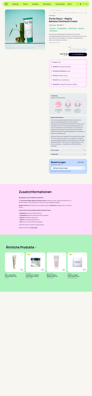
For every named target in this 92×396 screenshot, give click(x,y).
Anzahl (69, 47)
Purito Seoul (52, 15)
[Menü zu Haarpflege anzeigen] (39, 4)
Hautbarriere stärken (73, 28)
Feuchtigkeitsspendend (62, 28)
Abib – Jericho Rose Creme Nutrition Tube (11, 275)
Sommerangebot (60, 4)
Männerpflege (47, 4)
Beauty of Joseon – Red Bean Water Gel (52, 275)
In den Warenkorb (78, 54)
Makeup (25, 4)
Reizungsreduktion (53, 30)
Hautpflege (15, 4)
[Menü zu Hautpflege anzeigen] (19, 4)
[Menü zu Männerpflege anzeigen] (52, 4)
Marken (70, 4)
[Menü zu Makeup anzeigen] (28, 4)
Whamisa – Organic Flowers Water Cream (73, 275)
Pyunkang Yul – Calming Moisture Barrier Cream (32, 275)
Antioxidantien (52, 28)
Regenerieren (81, 28)
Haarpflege (35, 4)
